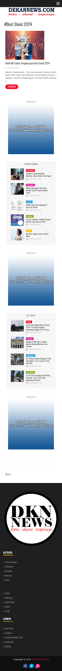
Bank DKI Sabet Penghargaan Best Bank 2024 (27, 63)
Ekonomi (8, 571)
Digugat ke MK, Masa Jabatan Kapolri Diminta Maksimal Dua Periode (36, 344)
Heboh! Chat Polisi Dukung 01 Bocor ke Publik (36, 206)
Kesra (7, 579)
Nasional (29, 339)
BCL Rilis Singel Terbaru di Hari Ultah (37, 235)
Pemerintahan (11, 562)
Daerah (29, 322)
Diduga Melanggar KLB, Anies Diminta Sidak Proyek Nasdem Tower (37, 190)
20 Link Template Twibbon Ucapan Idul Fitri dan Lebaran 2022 (38, 220)
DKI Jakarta (30, 170)
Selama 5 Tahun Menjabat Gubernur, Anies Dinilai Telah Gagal (38, 174)
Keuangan (12, 86)
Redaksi (8, 632)
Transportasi (30, 355)
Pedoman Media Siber (14, 637)
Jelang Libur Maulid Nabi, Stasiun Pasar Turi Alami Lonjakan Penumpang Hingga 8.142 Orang (38, 327)
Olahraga (9, 597)
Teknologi (30, 216)
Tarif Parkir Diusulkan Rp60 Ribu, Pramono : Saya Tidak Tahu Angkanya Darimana (38, 377)
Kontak (8, 646)
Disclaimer (9, 641)
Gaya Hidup (10, 602)
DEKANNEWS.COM (40, 659)
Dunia (7, 606)
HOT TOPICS (31, 315)
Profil (7, 611)
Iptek (7, 593)
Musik (29, 231)
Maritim (8, 575)
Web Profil (9, 628)
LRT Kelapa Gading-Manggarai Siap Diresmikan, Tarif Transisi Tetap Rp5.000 (38, 361)
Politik (29, 202)
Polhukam (9, 566)
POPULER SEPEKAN (31, 164)
